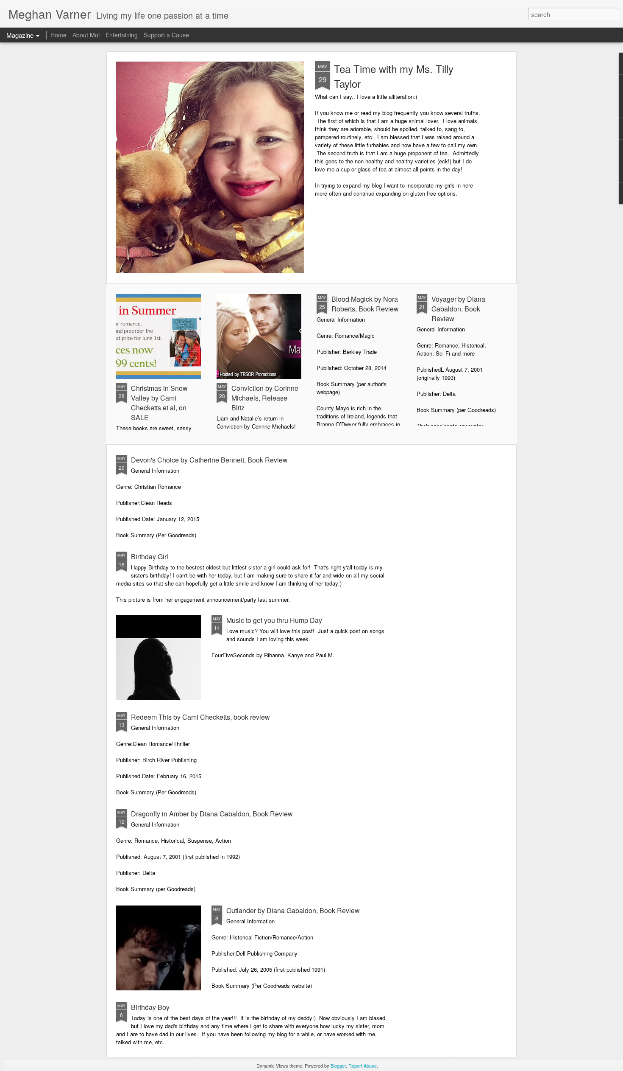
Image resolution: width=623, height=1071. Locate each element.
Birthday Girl (149, 556)
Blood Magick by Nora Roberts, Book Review (365, 304)
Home (58, 35)
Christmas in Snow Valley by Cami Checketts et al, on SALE (159, 402)
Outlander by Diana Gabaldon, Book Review (293, 910)
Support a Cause (166, 35)
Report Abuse (362, 1065)
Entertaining (122, 35)
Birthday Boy (150, 1007)
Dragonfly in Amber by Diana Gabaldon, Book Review (212, 814)
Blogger (338, 1065)
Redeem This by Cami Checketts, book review (200, 717)
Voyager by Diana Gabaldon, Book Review (458, 308)
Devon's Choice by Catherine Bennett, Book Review (209, 460)
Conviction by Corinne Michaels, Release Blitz (264, 397)
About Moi (86, 35)
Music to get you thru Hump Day (274, 620)
